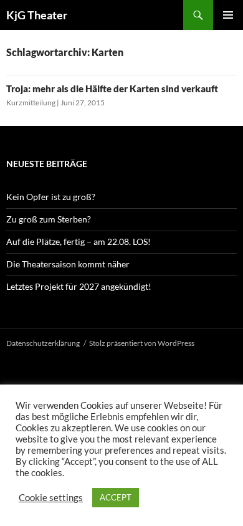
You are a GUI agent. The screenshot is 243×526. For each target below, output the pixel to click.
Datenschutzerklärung (43, 343)
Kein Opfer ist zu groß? (50, 196)
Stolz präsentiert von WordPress (141, 343)
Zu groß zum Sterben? (48, 219)
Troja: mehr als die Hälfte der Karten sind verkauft (112, 88)
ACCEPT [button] (115, 497)
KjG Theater (36, 15)
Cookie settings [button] (51, 497)
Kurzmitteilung (30, 102)
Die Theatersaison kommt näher (68, 264)
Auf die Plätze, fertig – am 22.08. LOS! (78, 241)
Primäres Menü (228, 15)
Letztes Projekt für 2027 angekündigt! (78, 286)
